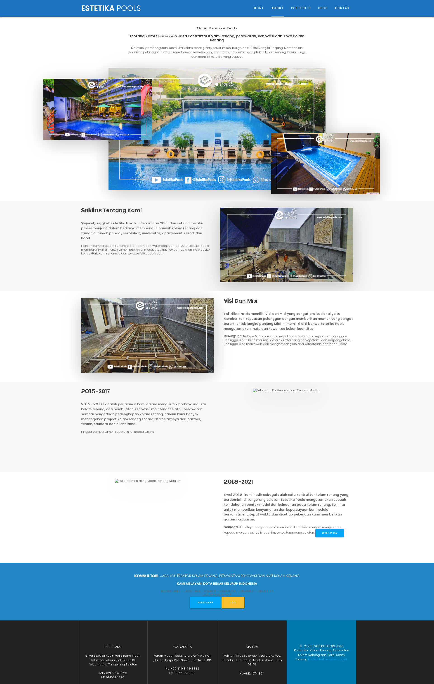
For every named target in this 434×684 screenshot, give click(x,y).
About (277, 8)
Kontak (342, 8)
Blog (323, 8)
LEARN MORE (329, 533)
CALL (233, 602)
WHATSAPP (205, 602)
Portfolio (301, 8)
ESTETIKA (111, 8)
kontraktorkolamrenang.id (327, 659)
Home (259, 8)
